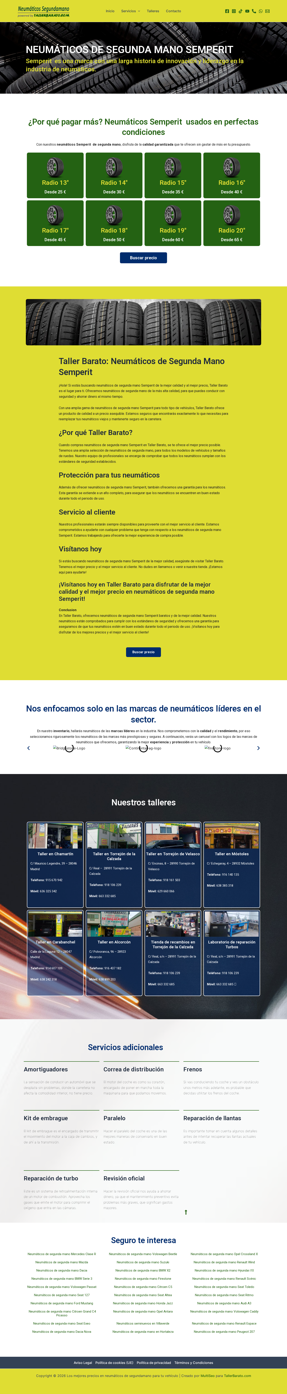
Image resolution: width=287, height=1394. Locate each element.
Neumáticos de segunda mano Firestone (143, 1279)
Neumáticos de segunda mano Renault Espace (224, 1323)
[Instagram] (234, 11)
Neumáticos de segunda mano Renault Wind (225, 1262)
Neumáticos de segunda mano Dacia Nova (62, 1332)
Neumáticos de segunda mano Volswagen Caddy (224, 1311)
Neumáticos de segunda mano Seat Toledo (224, 1287)
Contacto (173, 11)
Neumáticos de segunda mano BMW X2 (143, 1270)
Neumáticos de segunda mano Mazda (62, 1262)
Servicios (128, 11)
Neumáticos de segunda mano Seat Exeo (62, 1323)
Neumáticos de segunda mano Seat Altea (143, 1295)
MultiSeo (208, 1376)
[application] (138, 11)
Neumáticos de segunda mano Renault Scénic (224, 1279)
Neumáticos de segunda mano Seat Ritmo (224, 1295)
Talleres (153, 11)
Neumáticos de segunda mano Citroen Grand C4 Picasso (62, 1313)
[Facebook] (227, 11)
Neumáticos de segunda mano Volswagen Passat (62, 1287)
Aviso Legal (83, 1363)
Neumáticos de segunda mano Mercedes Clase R (62, 1254)
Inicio (110, 11)
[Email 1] (267, 11)
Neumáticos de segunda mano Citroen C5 (143, 1287)
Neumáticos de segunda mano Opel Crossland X (225, 1254)
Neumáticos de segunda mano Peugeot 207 (224, 1332)
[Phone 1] (254, 11)
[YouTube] (247, 11)
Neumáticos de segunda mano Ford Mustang (62, 1303)
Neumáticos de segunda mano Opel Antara (143, 1311)
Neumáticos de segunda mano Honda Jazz (143, 1303)
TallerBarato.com (237, 1376)
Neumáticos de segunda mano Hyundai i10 (225, 1270)
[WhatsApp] (261, 11)
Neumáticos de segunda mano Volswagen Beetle (143, 1254)
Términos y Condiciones (193, 1363)
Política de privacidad (154, 1363)
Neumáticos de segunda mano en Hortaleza (143, 1332)
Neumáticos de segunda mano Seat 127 (62, 1295)
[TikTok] (240, 11)
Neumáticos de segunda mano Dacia (62, 1270)
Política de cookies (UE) (114, 1363)
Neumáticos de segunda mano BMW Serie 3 (62, 1279)
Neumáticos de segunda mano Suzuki (143, 1262)
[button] (28, 748)
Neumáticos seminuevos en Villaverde (143, 1323)
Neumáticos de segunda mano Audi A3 (224, 1303)
